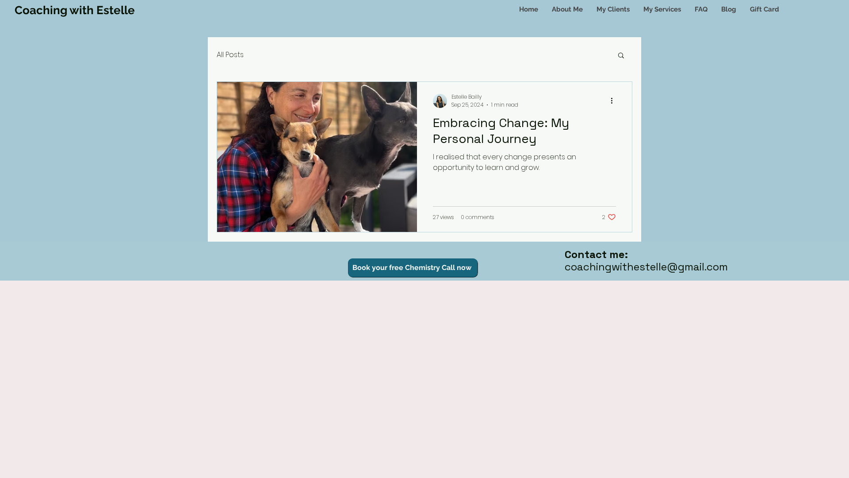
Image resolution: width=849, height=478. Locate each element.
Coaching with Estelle (75, 10)
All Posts (230, 55)
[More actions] (614, 101)
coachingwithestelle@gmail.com (646, 267)
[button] (662, 9)
